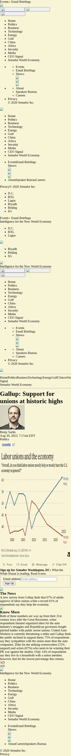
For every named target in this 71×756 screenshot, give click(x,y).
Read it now (38, 573)
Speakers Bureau (26, 91)
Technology (35, 377)
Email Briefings (21, 1)
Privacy (12, 99)
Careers (20, 95)
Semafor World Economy (16, 384)
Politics (12, 377)
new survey (10, 597)
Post (9, 564)
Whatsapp (41, 564)
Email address (12, 579)
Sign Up (9, 583)
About (20, 88)
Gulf (54, 377)
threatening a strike (38, 634)
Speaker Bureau (26, 180)
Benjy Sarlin (8, 432)
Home (4, 377)
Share (6, 444)
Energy (47, 377)
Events (4, 1)
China (61, 377)
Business (22, 377)
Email (24, 564)
